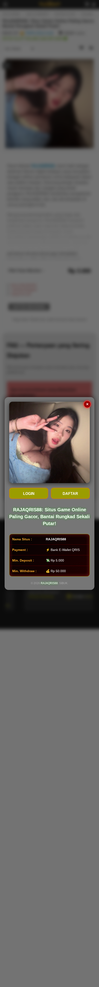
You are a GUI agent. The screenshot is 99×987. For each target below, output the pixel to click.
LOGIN (29, 494)
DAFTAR (70, 494)
